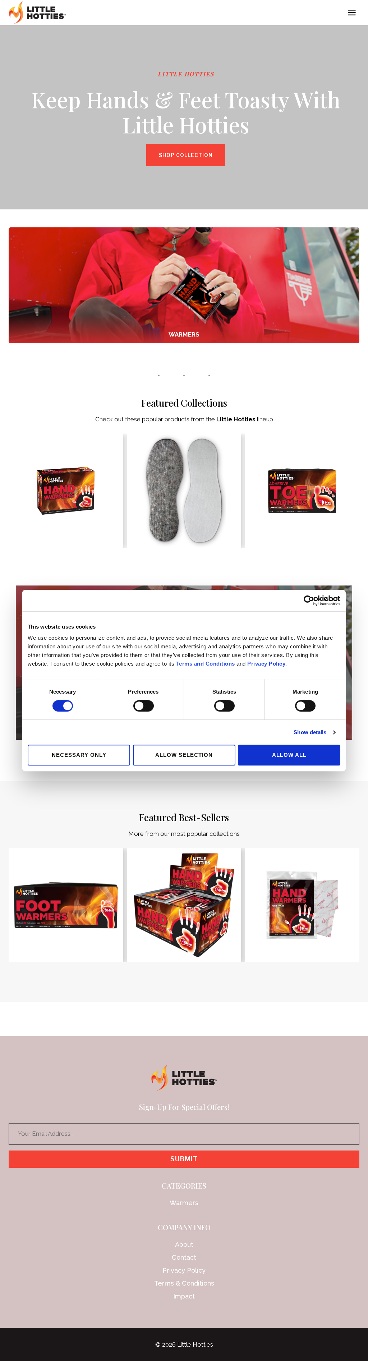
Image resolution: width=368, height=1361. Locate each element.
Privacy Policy (266, 664)
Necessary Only (79, 755)
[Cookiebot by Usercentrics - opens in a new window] (308, 600)
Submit (184, 1159)
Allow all (289, 755)
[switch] (143, 706)
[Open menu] (351, 12)
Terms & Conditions (184, 1283)
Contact (184, 1257)
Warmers (184, 1203)
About (184, 1244)
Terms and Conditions (205, 664)
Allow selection (184, 755)
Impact (184, 1296)
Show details (310, 732)
